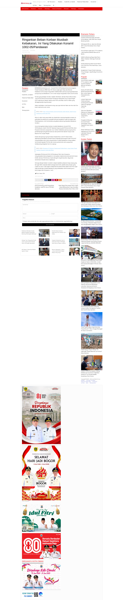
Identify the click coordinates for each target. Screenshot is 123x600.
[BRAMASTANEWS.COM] (26, 3)
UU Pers (24, 104)
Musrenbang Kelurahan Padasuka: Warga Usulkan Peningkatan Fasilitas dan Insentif (90, 308)
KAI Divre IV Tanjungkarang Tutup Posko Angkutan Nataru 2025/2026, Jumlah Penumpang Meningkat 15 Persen (91, 262)
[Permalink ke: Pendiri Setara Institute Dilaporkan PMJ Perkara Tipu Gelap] (74, 233)
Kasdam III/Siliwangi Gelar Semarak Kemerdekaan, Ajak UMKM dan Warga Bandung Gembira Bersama (91, 167)
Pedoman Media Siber (27, 98)
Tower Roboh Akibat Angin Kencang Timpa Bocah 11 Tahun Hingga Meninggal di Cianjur (91, 328)
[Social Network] (53, 5)
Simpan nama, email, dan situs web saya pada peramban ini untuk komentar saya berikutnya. (47, 221)
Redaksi (24, 91)
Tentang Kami (25, 110)
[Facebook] (46, 180)
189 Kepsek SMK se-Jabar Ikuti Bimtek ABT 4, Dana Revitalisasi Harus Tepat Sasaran (91, 185)
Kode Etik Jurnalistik (27, 94)
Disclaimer (24, 101)
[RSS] (60, 180)
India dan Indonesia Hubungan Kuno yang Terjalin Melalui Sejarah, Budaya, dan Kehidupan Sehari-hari (91, 204)
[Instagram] (53, 180)
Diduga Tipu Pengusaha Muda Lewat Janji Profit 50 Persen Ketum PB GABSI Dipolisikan (29, 242)
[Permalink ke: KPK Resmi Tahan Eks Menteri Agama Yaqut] (43, 251)
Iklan (23, 107)
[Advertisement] (61, 21)
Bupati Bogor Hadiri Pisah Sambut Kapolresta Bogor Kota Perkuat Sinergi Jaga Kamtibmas (91, 241)
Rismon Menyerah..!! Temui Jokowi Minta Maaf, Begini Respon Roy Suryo (58, 251)
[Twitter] (49, 180)
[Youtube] (56, 180)
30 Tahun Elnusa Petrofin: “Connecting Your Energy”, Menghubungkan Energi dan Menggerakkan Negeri (91, 222)
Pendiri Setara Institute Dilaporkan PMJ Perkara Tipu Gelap (59, 232)
